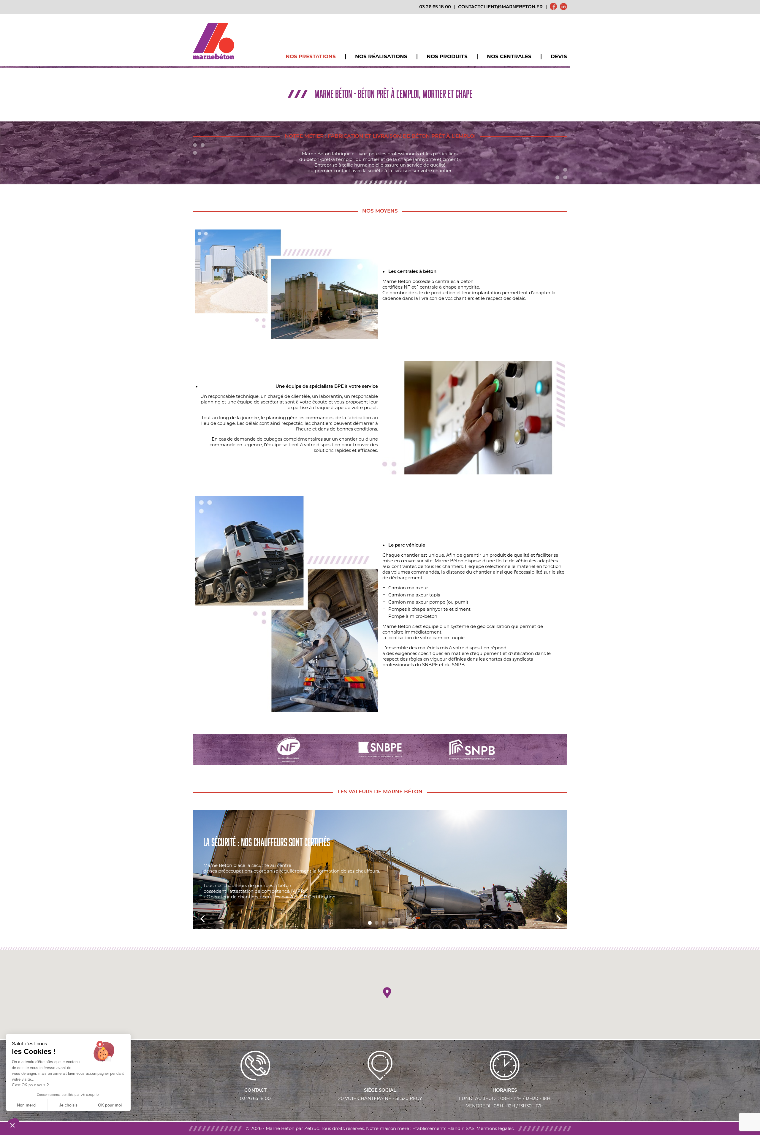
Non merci (26, 1105)
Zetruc (311, 1128)
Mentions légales (495, 1128)
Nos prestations (311, 56)
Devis (559, 56)
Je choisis (68, 1105)
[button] (387, 993)
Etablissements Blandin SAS (443, 1128)
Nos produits (447, 56)
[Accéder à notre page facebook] (553, 7)
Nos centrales (509, 56)
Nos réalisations (381, 56)
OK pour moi (110, 1105)
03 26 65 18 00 (435, 7)
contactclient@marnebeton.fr (500, 7)
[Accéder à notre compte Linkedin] (563, 7)
